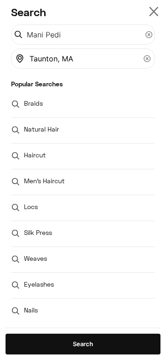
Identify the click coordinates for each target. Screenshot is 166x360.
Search (83, 344)
